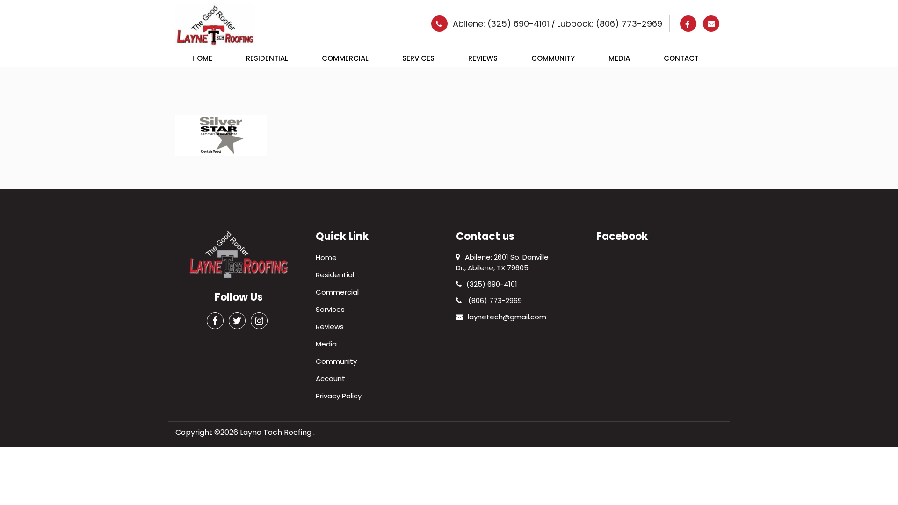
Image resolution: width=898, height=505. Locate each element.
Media (619, 58)
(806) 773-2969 (494, 300)
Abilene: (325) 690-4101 (502, 23)
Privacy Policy (339, 396)
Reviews (483, 58)
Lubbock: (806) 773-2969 (609, 23)
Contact (681, 58)
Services (418, 58)
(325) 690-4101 (491, 284)
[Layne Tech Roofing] (215, 24)
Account (330, 378)
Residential (267, 58)
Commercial (345, 58)
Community (553, 58)
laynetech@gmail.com (507, 317)
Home (202, 58)
